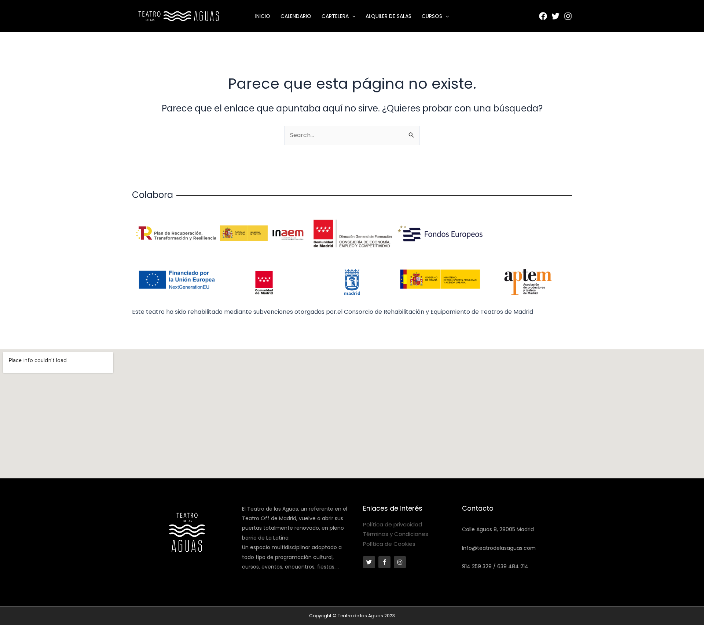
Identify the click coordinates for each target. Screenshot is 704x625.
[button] (352, 16)
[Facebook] (543, 16)
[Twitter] (555, 16)
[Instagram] (568, 16)
